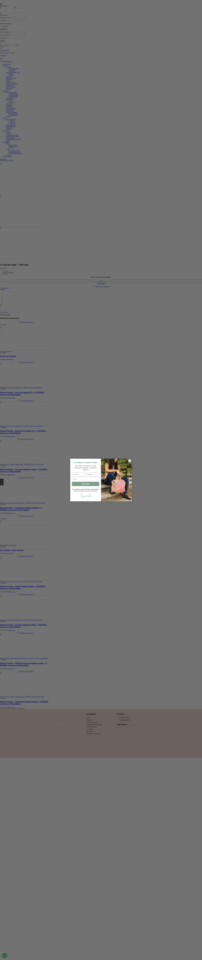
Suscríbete (86, 484)
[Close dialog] (129, 460)
